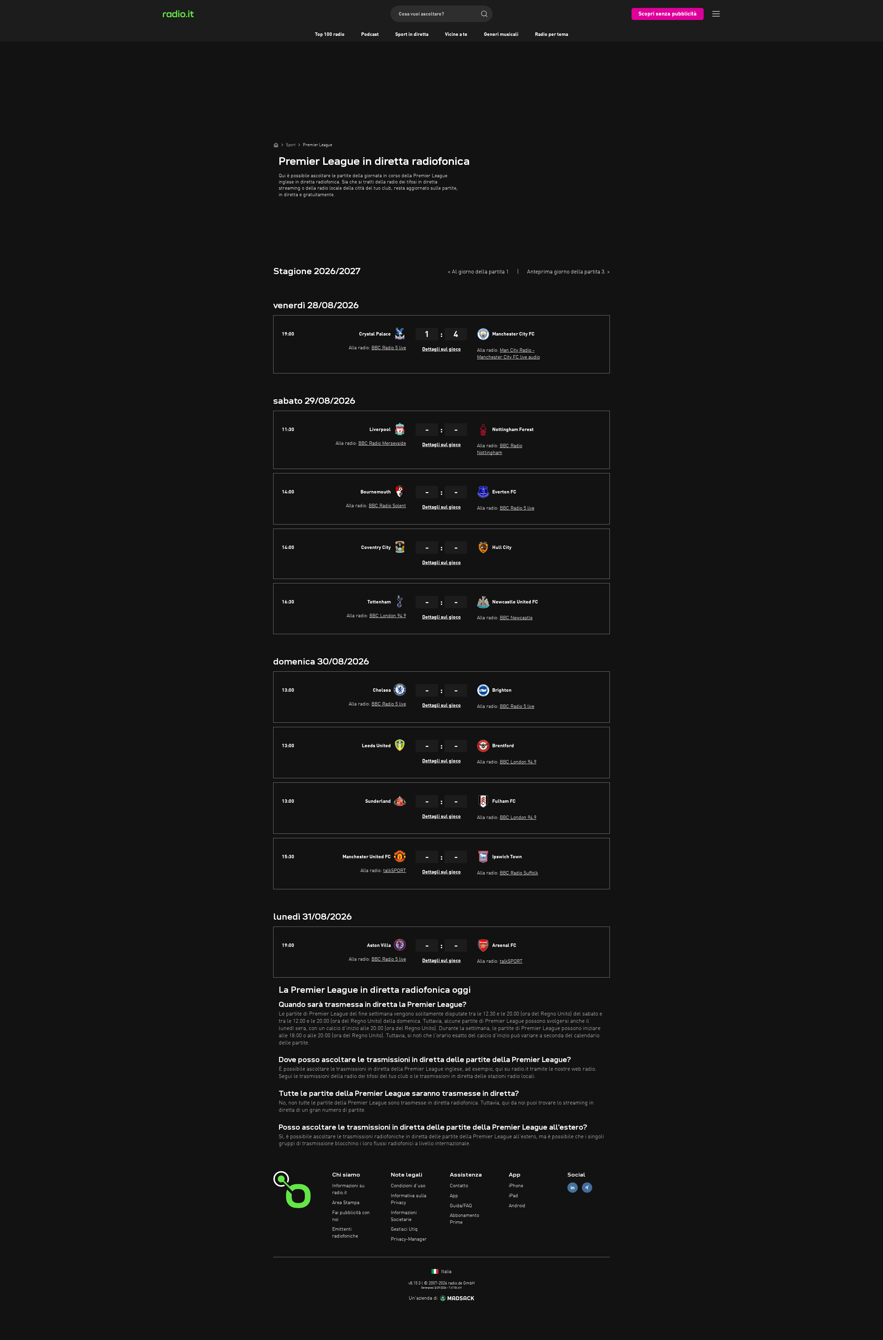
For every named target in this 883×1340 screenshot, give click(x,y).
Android (517, 1205)
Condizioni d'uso (408, 1185)
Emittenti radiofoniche (345, 1233)
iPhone (516, 1185)
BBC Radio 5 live (388, 348)
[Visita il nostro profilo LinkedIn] (572, 1187)
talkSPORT (394, 870)
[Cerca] (484, 14)
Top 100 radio (330, 34)
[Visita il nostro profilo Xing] (587, 1187)
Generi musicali (501, 34)
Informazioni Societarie (404, 1216)
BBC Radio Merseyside (382, 443)
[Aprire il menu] (716, 14)
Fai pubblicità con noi (351, 1216)
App (454, 1195)
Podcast (370, 34)
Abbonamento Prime (464, 1219)
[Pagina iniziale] (276, 145)
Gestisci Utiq (404, 1229)
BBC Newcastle (516, 618)
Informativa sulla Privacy (408, 1199)
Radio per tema (551, 34)
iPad (513, 1195)
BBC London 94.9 (387, 615)
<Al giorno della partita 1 (478, 272)
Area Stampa (345, 1202)
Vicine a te (456, 34)
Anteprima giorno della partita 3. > (568, 272)
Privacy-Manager (409, 1239)
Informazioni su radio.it (348, 1189)
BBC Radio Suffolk (519, 873)
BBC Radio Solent (387, 505)
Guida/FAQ (461, 1205)
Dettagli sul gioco (441, 349)
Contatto (459, 1185)
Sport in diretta (411, 34)
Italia (446, 1271)
